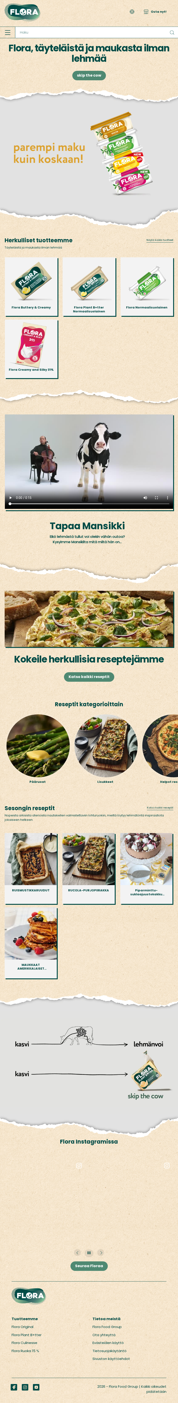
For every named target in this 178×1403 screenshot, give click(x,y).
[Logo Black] (23, 2)
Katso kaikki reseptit (89, 676)
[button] (132, 11)
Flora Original (22, 1326)
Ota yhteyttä (103, 1334)
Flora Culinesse (24, 1342)
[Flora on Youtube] (36, 1387)
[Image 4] (89, 108)
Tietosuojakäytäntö (109, 1350)
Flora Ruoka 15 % (25, 1350)
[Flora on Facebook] (14, 1387)
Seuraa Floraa (89, 1266)
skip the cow (89, 75)
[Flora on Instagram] (25, 1387)
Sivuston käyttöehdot (111, 1358)
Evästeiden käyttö (108, 1342)
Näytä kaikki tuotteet (159, 240)
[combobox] (96, 32)
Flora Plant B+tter (26, 1334)
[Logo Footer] (29, 1290)
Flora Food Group (107, 1326)
